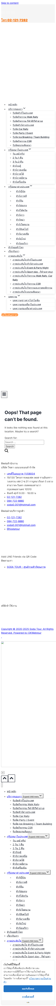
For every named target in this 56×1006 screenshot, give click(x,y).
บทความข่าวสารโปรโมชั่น (26, 300)
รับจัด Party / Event (23, 133)
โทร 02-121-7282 (14, 20)
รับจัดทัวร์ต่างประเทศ (23, 125)
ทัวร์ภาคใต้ (18, 173)
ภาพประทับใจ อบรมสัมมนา (26, 291)
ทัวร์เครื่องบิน (19, 181)
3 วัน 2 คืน (18, 161)
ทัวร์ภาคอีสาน (20, 177)
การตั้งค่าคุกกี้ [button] (28, 996)
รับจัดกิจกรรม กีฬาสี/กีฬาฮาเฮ (28, 120)
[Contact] (13, 12)
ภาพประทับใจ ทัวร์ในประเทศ (27, 259)
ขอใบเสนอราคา (9, 314)
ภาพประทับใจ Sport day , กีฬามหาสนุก (33, 271)
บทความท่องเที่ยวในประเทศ (27, 304)
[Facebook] (3, 12)
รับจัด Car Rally (20, 129)
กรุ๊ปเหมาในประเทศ (17, 836)
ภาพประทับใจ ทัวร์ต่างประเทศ (28, 263)
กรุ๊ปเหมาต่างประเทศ (18, 872)
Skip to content (10, 3)
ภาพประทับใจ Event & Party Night (31, 267)
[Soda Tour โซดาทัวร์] (8, 98)
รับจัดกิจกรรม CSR (22, 141)
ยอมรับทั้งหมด (28, 988)
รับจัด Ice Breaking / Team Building (31, 137)
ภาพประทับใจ (14, 940)
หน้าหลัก (12, 104)
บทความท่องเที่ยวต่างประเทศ (27, 308)
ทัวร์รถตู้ (17, 165)
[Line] (8, 12)
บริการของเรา (14, 796)
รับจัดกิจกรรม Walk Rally (25, 116)
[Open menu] (4, 394)
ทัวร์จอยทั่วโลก (16, 247)
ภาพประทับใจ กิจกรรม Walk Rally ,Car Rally (32, 277)
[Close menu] (2, 784)
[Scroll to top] (4, 779)
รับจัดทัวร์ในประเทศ (23, 112)
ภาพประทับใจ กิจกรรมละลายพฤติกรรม (32, 287)
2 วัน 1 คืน (18, 157)
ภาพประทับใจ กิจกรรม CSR (27, 283)
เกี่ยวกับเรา (13, 251)
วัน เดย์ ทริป (18, 153)
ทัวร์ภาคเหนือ (20, 169)
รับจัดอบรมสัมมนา (22, 145)
